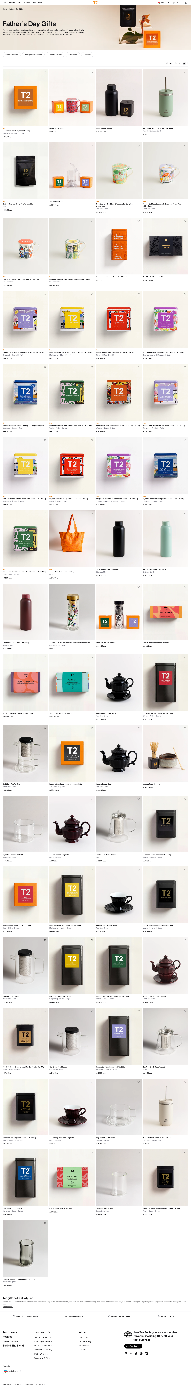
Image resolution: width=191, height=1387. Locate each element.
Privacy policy (7, 1384)
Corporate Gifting (42, 1358)
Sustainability (85, 1341)
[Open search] (169, 3)
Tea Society (10, 1332)
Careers (82, 1349)
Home (5, 9)
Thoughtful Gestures (33, 54)
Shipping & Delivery (43, 1341)
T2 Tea (43, 1384)
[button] (177, 63)
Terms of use (18, 1384)
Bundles (87, 54)
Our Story (83, 1337)
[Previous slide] (6, 97)
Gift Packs (73, 54)
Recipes (7, 1337)
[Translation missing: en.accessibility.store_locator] (174, 3)
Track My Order (41, 1353)
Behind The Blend (13, 1346)
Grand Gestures (55, 54)
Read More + (8, 1306)
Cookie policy (29, 1384)
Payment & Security (43, 1349)
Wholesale (84, 1345)
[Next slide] (44, 97)
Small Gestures (11, 54)
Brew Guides (10, 1341)
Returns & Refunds (43, 1345)
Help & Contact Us (42, 1337)
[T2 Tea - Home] (95, 2)
